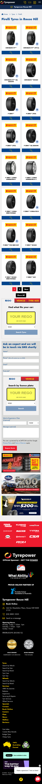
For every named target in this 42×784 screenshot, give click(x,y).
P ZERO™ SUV (31, 277)
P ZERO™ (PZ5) (11, 145)
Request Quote (10, 448)
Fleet (4, 714)
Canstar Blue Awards (9, 732)
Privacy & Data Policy (14, 773)
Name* (5, 351)
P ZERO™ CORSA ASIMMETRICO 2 (31, 178)
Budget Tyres (6, 734)
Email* (5, 364)
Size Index (5, 729)
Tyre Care (5, 673)
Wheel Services (7, 701)
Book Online (7, 709)
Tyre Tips (5, 676)
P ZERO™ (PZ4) (31, 114)
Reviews (5, 722)
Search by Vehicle (8, 666)
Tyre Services (6, 699)
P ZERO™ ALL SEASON (31, 145)
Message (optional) (9, 427)
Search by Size (7, 668)
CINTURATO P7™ (10, 48)
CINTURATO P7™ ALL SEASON (11, 80)
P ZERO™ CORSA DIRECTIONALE (11, 212)
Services (5, 686)
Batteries (5, 691)
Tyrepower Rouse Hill (23, 7)
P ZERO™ (11, 114)
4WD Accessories (8, 689)
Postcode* (6, 371)
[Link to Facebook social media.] (21, 779)
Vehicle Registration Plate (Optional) (11, 419)
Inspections (6, 694)
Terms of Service (20, 443)
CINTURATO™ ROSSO (31, 80)
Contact (5, 706)
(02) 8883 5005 (12, 614)
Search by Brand (8, 671)
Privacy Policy (7, 443)
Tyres (4, 663)
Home (5, 14)
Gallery (5, 720)
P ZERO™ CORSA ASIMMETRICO (11, 178)
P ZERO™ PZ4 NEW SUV (11, 245)
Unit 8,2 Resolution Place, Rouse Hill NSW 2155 (22, 609)
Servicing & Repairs (9, 696)
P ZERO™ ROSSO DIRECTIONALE (11, 278)
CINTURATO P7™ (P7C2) (31, 48)
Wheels (5, 678)
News (4, 717)
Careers (5, 712)
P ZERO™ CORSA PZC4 (31, 211)
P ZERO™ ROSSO (31, 245)
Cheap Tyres (6, 737)
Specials (5, 704)
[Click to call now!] (25, 2)
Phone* (14, 358)
